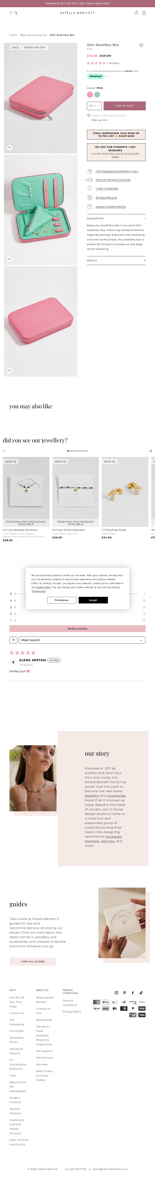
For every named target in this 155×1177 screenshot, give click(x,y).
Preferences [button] (39, 591)
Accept (93, 600)
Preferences (62, 600)
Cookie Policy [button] (43, 587)
